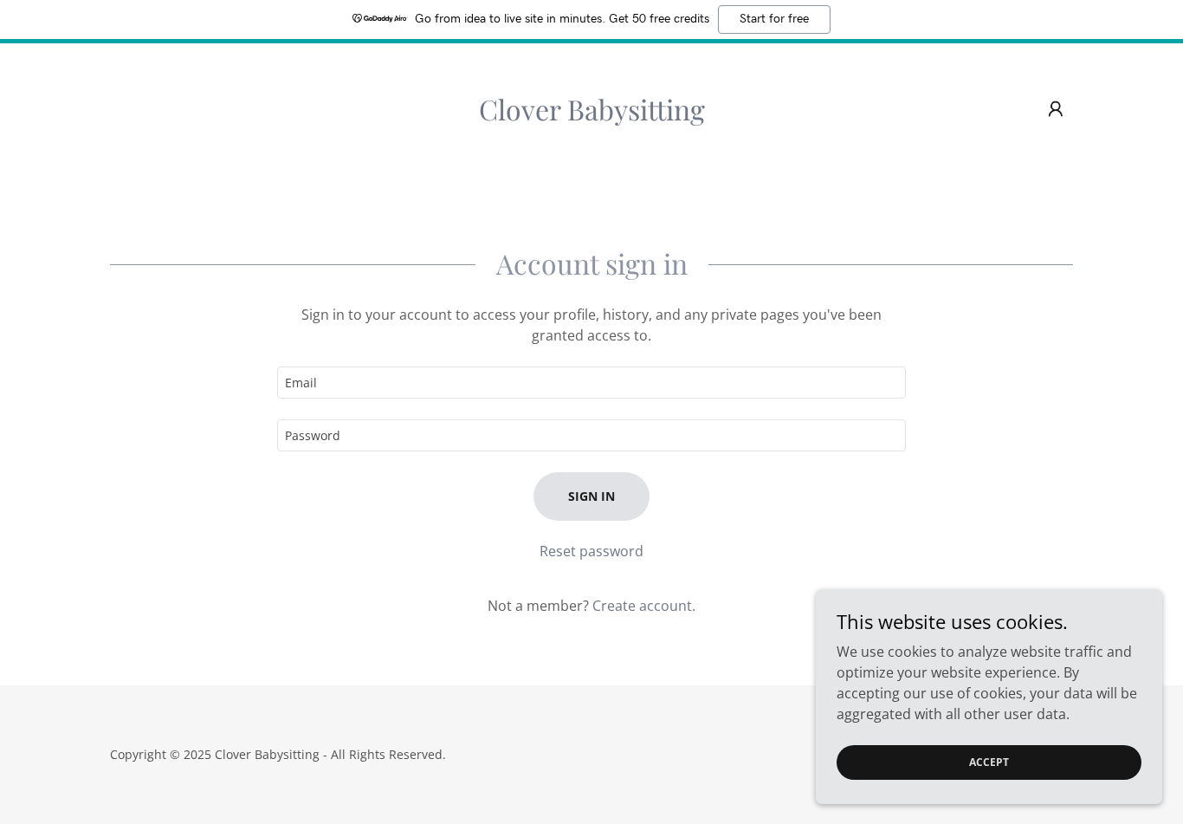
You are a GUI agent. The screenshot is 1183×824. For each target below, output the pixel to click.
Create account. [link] (643, 605)
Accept (989, 762)
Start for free (774, 19)
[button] (1055, 109)
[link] (592, 115)
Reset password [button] (591, 551)
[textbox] (591, 383)
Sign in (591, 496)
